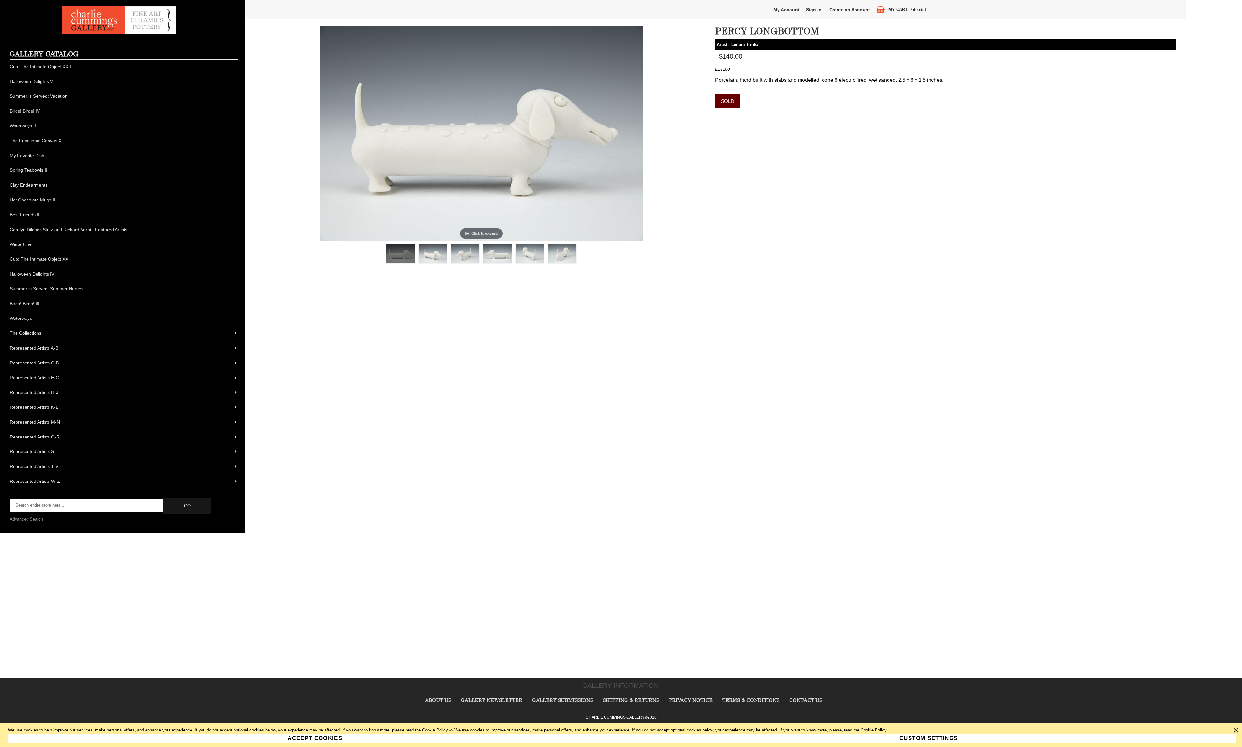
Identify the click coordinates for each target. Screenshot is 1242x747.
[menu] (124, 274)
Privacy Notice (691, 700)
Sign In (814, 9)
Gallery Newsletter (491, 700)
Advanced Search (26, 519)
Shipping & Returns (631, 700)
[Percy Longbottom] (400, 253)
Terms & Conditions (750, 700)
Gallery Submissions (562, 700)
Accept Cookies (315, 738)
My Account (786, 9)
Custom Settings (928, 738)
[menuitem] (124, 67)
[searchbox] (87, 505)
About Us (438, 700)
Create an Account (849, 9)
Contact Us (805, 700)
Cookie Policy (435, 730)
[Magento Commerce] (119, 32)
